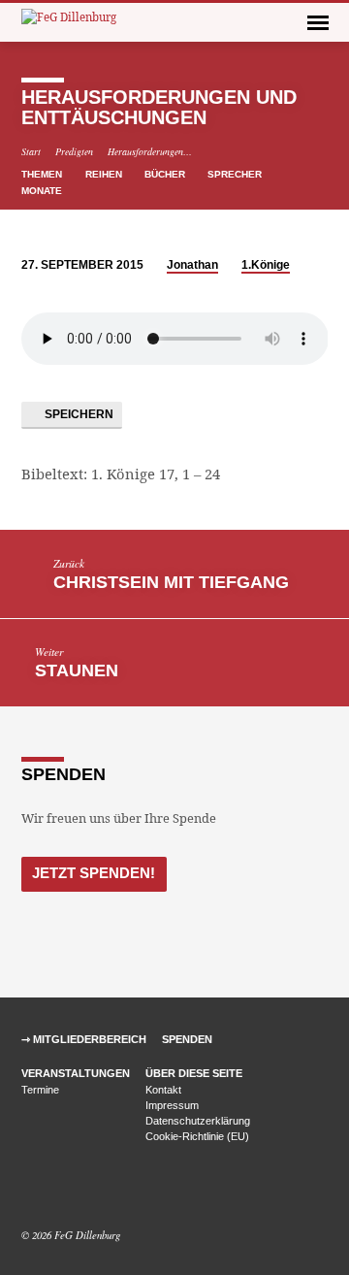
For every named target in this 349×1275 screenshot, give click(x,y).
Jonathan (192, 265)
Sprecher (236, 174)
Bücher (166, 174)
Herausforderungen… (150, 151)
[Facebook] (30, 1188)
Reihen (105, 174)
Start (31, 151)
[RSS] (73, 1188)
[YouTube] (53, 1188)
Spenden (187, 1039)
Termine (40, 1089)
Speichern (77, 414)
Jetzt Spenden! (93, 873)
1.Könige (265, 265)
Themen (43, 174)
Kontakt (163, 1089)
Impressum (172, 1105)
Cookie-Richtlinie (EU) (197, 1136)
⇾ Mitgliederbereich (83, 1039)
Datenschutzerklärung (197, 1121)
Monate (43, 190)
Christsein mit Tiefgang (171, 582)
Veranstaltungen (75, 1073)
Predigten (74, 151)
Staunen (76, 670)
